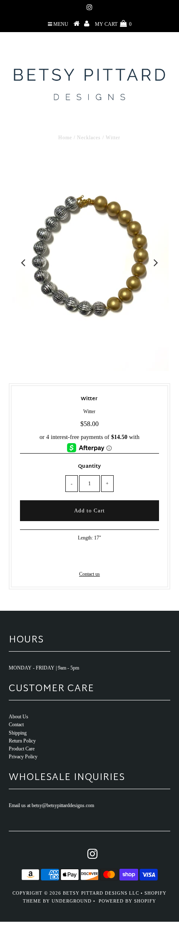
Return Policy (22, 741)
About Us (18, 717)
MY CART (113, 24)
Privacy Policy (23, 757)
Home (65, 137)
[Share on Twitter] (87, 558)
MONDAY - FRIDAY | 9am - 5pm (44, 668)
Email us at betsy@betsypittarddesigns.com (51, 805)
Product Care (22, 749)
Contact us (89, 574)
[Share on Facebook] (75, 558)
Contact (16, 724)
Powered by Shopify (127, 900)
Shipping (18, 733)
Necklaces (89, 137)
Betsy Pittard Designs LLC (101, 892)
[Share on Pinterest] (102, 558)
